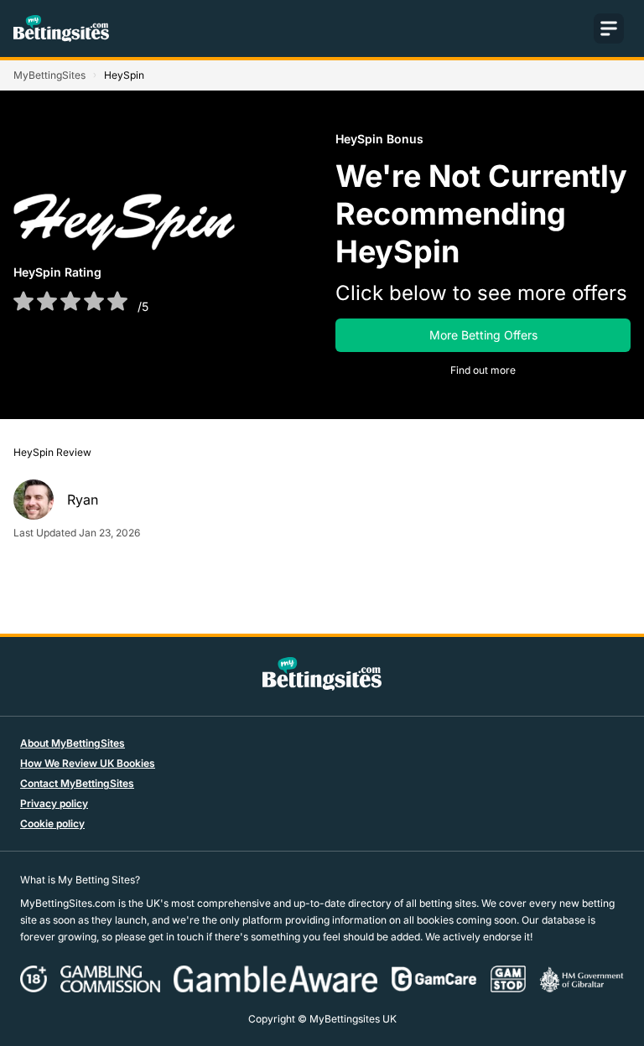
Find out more (483, 370)
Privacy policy (54, 803)
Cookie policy (52, 823)
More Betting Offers (483, 335)
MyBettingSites (49, 75)
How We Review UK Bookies (87, 763)
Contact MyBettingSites (77, 783)
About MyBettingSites (72, 743)
